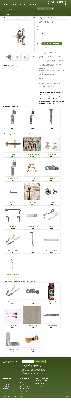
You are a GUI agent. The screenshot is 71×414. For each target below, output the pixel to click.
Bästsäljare (5, 388)
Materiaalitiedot (7, 381)
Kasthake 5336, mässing (32, 178)
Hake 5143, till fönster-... (32, 127)
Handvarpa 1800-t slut (32, 226)
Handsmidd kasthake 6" (13, 226)
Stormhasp (51, 226)
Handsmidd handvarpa (51, 178)
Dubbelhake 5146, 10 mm (13, 127)
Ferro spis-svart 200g (52, 301)
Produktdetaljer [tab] (52, 53)
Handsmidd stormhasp (51, 325)
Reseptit (5, 382)
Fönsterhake (13, 202)
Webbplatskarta (23, 391)
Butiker (21, 393)
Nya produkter (6, 386)
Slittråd (32, 250)
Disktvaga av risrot (32, 349)
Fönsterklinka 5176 (51, 154)
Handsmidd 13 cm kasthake (32, 154)
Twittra (12, 65)
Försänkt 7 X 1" (51, 127)
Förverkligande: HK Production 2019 (60, 396)
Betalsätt (22, 384)
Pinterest (15, 65)
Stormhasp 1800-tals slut (52, 250)
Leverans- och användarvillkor (27, 381)
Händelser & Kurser (24, 388)
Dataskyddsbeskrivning (25, 386)
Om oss (21, 382)
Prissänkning (6, 384)
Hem (6, 4)
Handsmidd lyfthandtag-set (32, 202)
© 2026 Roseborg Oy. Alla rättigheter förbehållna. (13, 396)
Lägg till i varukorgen (51, 43)
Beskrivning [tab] (43, 53)
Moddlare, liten (13, 325)
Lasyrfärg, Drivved (32, 325)
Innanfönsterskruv (13, 154)
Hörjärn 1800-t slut (13, 349)
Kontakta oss (23, 390)
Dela (8, 65)
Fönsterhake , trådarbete (13, 274)
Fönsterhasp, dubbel (13, 250)
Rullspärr (52, 202)
